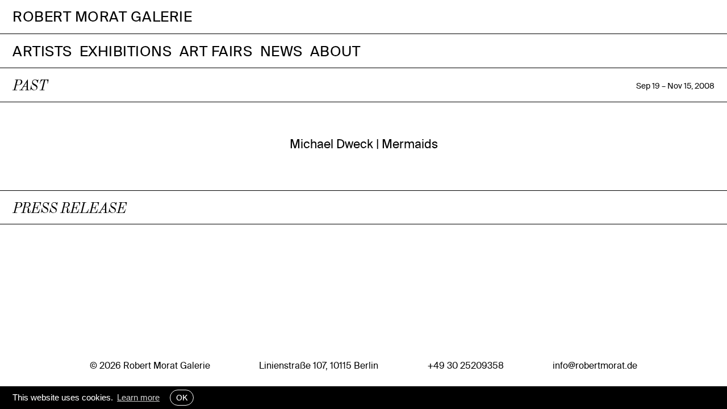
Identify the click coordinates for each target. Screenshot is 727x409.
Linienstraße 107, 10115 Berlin (318, 365)
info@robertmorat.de (595, 365)
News (281, 51)
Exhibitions (126, 51)
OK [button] (181, 398)
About (335, 51)
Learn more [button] (138, 397)
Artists (42, 51)
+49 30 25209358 (466, 365)
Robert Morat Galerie (102, 16)
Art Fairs (216, 51)
